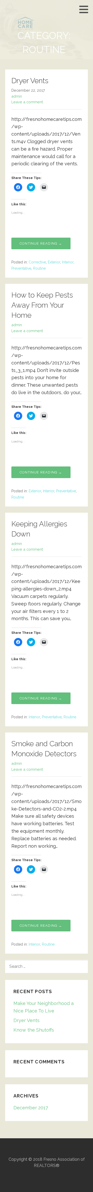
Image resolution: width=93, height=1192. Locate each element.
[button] (85, 9)
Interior (67, 262)
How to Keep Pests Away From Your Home (42, 305)
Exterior (54, 262)
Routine (39, 268)
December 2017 (30, 1107)
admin (16, 96)
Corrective (37, 262)
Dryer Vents (29, 80)
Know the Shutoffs (33, 1030)
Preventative (21, 268)
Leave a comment (27, 102)
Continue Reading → (41, 243)
